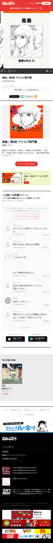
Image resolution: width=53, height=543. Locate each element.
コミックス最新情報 (26, 415)
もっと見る (25, 327)
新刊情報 (28, 8)
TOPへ (6, 410)
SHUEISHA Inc (8, 503)
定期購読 (46, 3)
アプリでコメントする (26, 216)
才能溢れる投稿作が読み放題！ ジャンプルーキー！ (26, 426)
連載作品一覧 (16, 410)
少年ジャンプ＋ (8, 3)
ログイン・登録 (35, 3)
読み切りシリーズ (30, 410)
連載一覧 (12, 8)
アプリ (22, 8)
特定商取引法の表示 (9, 459)
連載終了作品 (44, 410)
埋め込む (30, 96)
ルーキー (35, 8)
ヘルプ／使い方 (8, 447)
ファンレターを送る (26, 164)
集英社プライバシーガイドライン (14, 455)
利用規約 (5, 452)
